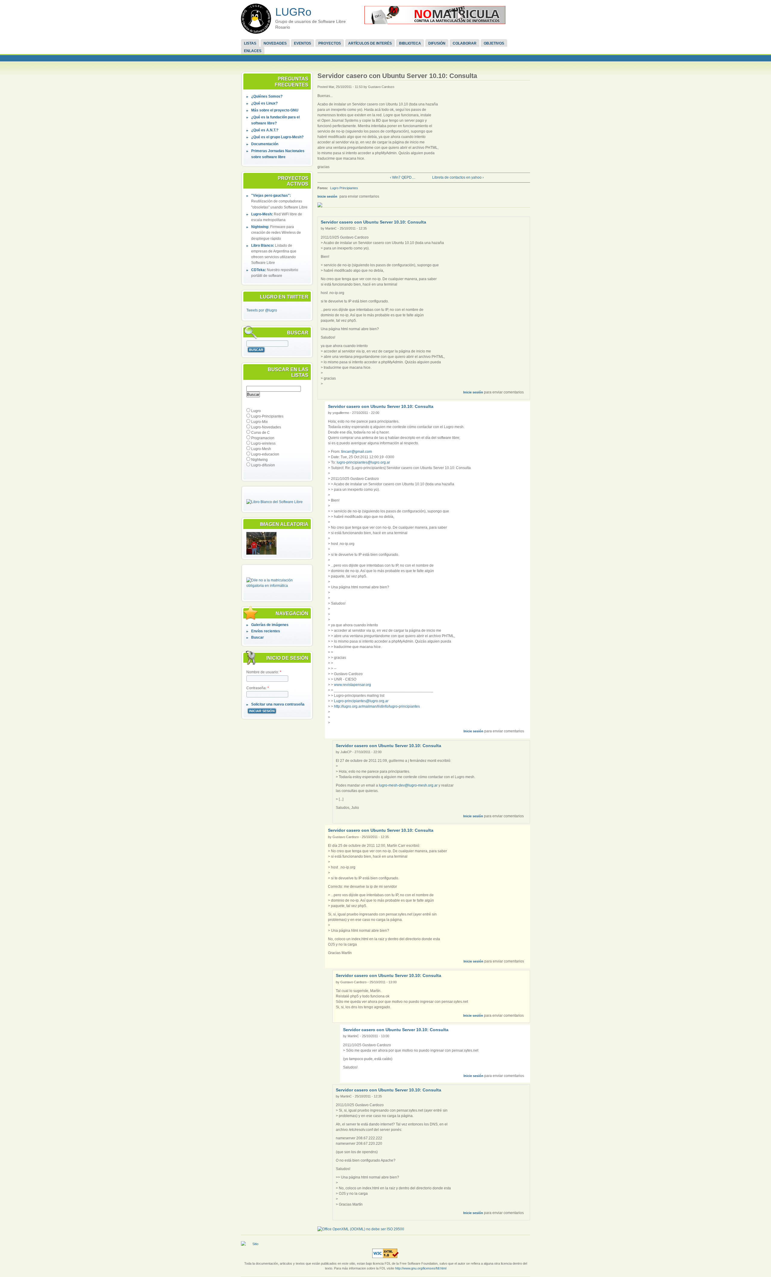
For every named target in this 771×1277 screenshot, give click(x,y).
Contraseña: (257, 688)
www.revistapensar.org (352, 685)
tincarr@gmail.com (356, 451)
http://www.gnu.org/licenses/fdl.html (420, 1268)
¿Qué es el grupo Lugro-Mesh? (277, 137)
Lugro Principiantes (344, 188)
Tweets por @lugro (261, 310)
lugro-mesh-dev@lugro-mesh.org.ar (408, 785)
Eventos (302, 43)
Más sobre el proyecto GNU (274, 110)
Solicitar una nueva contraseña (277, 704)
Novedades (275, 43)
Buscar (257, 637)
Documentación (264, 144)
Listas (250, 43)
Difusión (436, 43)
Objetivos (494, 43)
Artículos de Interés (370, 43)
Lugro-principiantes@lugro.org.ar (361, 701)
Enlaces (252, 51)
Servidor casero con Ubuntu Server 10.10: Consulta (373, 222)
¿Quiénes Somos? (266, 96)
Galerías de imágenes (270, 625)
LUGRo (293, 12)
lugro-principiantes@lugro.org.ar (363, 462)
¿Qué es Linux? (264, 103)
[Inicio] (256, 19)
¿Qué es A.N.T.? (264, 130)
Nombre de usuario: (263, 672)
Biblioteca (410, 43)
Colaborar (464, 43)
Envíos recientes (265, 631)
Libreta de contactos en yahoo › (458, 177)
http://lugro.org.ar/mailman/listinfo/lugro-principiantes (377, 706)
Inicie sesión (327, 196)
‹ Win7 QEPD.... (402, 177)
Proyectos (329, 43)
